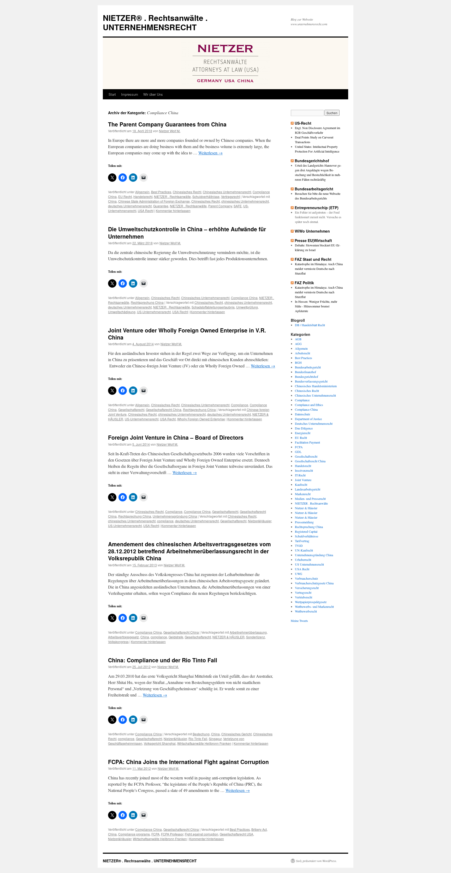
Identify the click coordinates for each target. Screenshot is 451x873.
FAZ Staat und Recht (313, 259)
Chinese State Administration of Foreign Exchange (154, 201)
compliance (165, 521)
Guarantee (160, 206)
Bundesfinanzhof (305, 372)
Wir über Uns (153, 94)
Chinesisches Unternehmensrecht (227, 192)
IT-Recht (300, 475)
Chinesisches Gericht (236, 734)
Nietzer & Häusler (306, 508)
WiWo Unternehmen (312, 231)
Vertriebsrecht (303, 597)
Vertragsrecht (230, 196)
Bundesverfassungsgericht (311, 381)
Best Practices (161, 192)
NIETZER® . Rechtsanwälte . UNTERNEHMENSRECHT (155, 22)
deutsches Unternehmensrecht (130, 206)
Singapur (215, 738)
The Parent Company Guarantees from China (167, 124)
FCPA (155, 834)
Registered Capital (306, 531)
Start (112, 94)
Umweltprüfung (247, 307)
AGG (298, 344)
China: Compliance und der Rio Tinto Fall (162, 660)
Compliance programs (134, 834)
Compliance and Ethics (309, 405)
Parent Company (220, 206)
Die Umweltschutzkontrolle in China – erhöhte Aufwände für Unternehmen (187, 232)
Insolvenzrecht (304, 470)
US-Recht (303, 123)
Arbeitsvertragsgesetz (123, 637)
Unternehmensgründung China (175, 516)
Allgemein (142, 192)
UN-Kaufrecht (304, 550)
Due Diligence (304, 428)
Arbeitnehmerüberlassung (248, 632)
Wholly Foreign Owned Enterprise (201, 419)
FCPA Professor (172, 834)
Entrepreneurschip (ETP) (317, 207)
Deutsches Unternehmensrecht (314, 423)
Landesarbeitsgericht (307, 489)
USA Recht (145, 210)
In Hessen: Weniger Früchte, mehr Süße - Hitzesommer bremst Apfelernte (316, 306)
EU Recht (125, 196)
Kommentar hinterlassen (173, 210)
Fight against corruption (201, 834)
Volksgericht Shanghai (160, 743)
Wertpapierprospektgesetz (311, 602)
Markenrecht (303, 494)
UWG (298, 574)
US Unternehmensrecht (309, 564)
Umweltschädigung (121, 312)
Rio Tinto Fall (197, 738)
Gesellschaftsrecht (131, 409)
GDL (298, 452)
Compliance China (244, 297)
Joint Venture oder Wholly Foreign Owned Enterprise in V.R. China (187, 333)
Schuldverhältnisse (205, 196)
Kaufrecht (301, 484)
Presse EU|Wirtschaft (313, 240)
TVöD (299, 545)
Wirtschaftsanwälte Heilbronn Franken (204, 743)
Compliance (239, 405)
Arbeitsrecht (302, 353)
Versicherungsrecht (307, 588)
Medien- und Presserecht (310, 498)
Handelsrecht (142, 196)
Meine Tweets (299, 621)
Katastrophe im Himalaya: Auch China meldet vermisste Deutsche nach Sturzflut (319, 268)
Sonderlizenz (255, 637)
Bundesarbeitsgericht (314, 188)
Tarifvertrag (302, 541)
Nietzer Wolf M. (169, 131)
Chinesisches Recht (187, 192)
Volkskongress (118, 641)
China (112, 201)
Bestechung (201, 734)
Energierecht (302, 433)
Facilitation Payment (307, 442)
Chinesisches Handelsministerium (316, 386)
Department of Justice (308, 419)
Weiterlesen (210, 152)
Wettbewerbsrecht (306, 611)
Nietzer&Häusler (259, 521)
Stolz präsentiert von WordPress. (316, 861)
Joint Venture (303, 480)
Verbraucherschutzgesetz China (314, 583)
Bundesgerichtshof (312, 160)
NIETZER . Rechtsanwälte (172, 196)
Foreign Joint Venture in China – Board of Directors (176, 437)
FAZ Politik (304, 282)
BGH (298, 362)
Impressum (129, 94)
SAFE (238, 206)
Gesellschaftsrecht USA (236, 834)
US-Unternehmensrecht (154, 312)
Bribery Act (259, 829)
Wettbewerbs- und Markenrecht (314, 606)
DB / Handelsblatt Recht (310, 325)
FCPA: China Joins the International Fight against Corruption (188, 762)
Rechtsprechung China (147, 302)
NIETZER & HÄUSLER (228, 637)
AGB (298, 339)
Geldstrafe (176, 637)
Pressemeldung (304, 522)
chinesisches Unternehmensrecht (245, 201)
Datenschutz (302, 414)
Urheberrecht (303, 559)
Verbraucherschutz (306, 578)
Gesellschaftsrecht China (163, 409)
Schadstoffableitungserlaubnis (213, 307)
